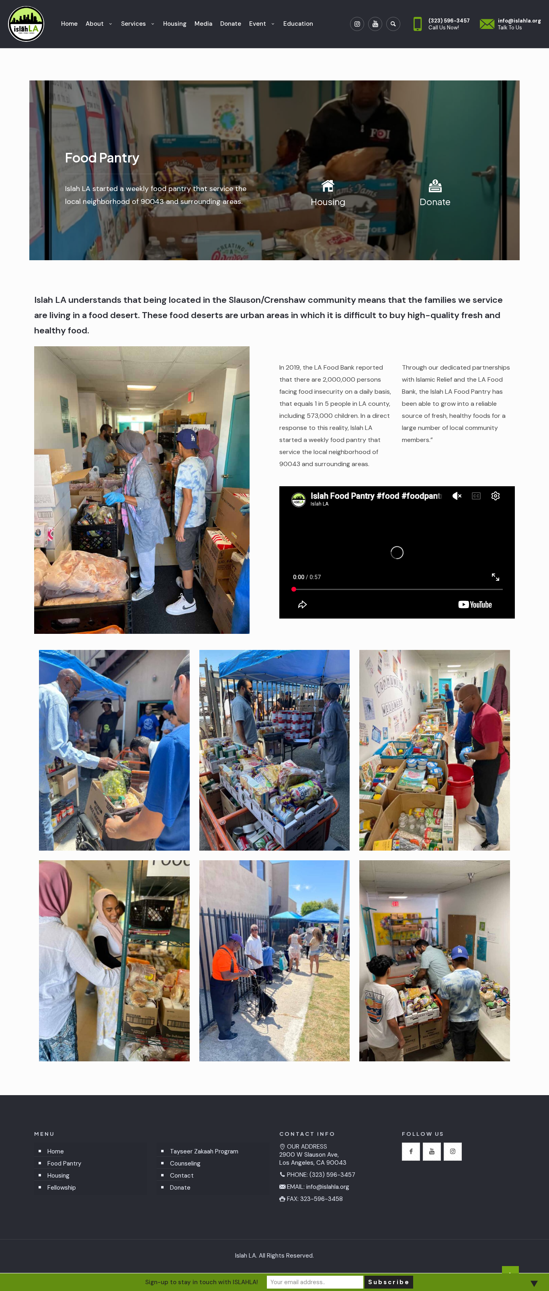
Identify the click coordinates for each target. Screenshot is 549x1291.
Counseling (185, 1163)
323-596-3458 (321, 1199)
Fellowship (61, 1188)
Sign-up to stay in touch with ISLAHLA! (201, 1282)
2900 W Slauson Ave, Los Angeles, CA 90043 (312, 1159)
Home (55, 1151)
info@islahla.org (327, 1187)
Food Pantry (64, 1163)
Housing (58, 1176)
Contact (182, 1176)
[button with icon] (411, 1152)
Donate (180, 1188)
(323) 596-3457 (332, 1175)
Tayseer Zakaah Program (204, 1151)
